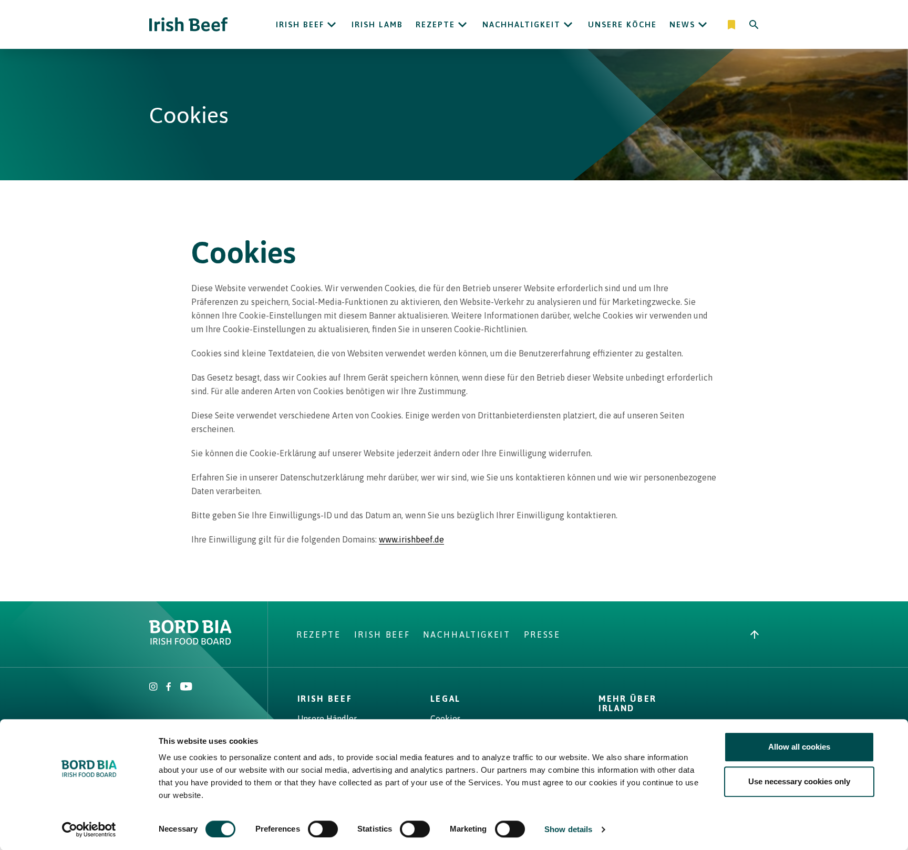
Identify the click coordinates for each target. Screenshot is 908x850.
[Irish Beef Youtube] (186, 687)
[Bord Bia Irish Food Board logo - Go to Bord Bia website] (190, 642)
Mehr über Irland (628, 703)
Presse (542, 634)
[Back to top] (754, 634)
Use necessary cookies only (799, 781)
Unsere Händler (327, 718)
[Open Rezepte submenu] (462, 25)
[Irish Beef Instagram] (153, 687)
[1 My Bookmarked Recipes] (732, 24)
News (682, 24)
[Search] (754, 24)
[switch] (323, 829)
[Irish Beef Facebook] (168, 687)
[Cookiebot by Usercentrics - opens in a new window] (89, 829)
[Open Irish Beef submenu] (331, 25)
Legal (445, 698)
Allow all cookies (799, 746)
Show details (568, 829)
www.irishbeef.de (411, 539)
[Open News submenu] (702, 25)
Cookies (445, 718)
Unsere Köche (622, 24)
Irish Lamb (377, 24)
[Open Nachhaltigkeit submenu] (568, 25)
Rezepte (435, 24)
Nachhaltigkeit (521, 24)
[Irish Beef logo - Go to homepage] (188, 24)
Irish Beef (300, 24)
